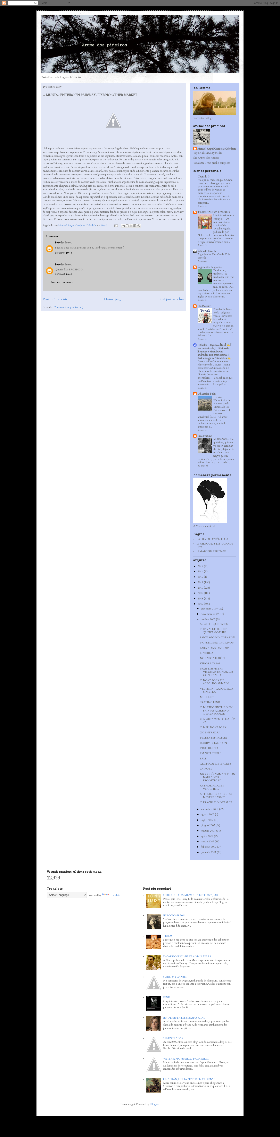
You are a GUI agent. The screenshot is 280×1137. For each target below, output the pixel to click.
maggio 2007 (208, 831)
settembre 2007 (210, 809)
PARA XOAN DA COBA (215, 648)
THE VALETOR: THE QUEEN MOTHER (213, 630)
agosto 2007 (208, 814)
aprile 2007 (207, 836)
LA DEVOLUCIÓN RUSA (212, 539)
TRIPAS (168, 936)
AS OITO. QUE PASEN (214, 624)
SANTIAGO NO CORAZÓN (217, 637)
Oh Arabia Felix (206, 394)
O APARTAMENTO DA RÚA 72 (218, 720)
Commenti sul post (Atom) (68, 307)
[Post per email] (116, 225)
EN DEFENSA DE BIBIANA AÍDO (184, 1018)
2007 (201, 604)
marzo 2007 (208, 841)
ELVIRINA (206, 653)
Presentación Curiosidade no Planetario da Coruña (213, 363)
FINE (166, 997)
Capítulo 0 (203, 176)
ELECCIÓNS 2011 (174, 915)
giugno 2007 (208, 825)
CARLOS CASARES (175, 977)
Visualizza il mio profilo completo (211, 163)
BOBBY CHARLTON (213, 743)
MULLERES (207, 697)
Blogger (154, 1104)
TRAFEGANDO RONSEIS (214, 212)
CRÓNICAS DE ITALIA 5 (215, 764)
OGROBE (206, 769)
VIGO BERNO (209, 748)
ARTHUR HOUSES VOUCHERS (212, 787)
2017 (201, 566)
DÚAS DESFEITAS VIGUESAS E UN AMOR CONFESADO (216, 672)
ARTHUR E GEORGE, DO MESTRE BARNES (216, 795)
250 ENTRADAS (210, 732)
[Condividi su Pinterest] (139, 226)
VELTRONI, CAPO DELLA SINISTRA (216, 690)
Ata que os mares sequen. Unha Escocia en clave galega (215, 181)
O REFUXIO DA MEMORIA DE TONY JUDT (191, 895)
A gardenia (204, 254)
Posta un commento (62, 282)
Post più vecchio (171, 299)
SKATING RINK (210, 702)
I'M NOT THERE (210, 753)
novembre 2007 (210, 614)
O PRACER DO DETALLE (216, 802)
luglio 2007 (207, 820)
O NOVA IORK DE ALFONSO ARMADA (215, 682)
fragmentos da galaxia (210, 267)
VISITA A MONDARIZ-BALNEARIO (186, 1059)
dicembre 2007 (210, 608)
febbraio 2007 (209, 847)
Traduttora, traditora (219, 272)
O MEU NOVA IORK (213, 727)
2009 (201, 593)
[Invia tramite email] (123, 226)
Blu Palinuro (204, 306)
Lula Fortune (205, 436)
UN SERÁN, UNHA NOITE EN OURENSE (189, 1079)
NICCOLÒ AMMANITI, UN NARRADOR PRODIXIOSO (217, 777)
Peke (58, 242)
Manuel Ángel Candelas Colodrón (216, 149)
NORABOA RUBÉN (212, 658)
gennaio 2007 (209, 852)
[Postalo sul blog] (127, 226)
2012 (201, 577)
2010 (201, 588)
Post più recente (55, 299)
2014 (201, 571)
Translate (115, 895)
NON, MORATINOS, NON (217, 643)
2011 (201, 582)
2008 (201, 598)
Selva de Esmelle (207, 251)
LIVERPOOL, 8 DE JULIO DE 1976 (215, 545)
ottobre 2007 (208, 619)
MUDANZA (220, 439)
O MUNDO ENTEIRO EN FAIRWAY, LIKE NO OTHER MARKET (216, 711)
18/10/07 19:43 (63, 253)
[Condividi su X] (131, 226)
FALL (203, 758)
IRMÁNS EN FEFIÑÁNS (212, 551)
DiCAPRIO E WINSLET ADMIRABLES (187, 956)
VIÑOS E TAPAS (210, 663)
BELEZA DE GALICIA (213, 738)
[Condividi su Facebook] (135, 226)
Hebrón (218, 397)
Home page (113, 299)
